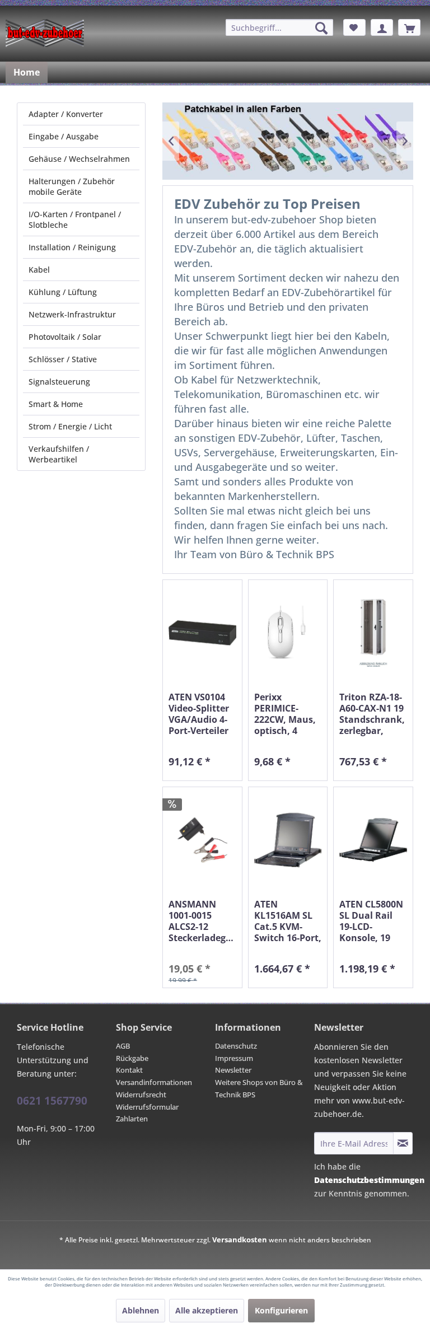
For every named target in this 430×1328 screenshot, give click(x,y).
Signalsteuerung (59, 381)
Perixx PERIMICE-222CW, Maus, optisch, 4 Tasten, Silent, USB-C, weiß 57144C (286, 713)
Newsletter (233, 1070)
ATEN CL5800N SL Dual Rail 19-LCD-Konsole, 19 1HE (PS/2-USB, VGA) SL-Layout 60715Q (372, 921)
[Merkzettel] (354, 27)
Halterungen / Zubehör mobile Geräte (72, 186)
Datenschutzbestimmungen (369, 1180)
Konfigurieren (281, 1310)
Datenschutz (236, 1046)
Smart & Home (56, 404)
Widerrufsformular (147, 1107)
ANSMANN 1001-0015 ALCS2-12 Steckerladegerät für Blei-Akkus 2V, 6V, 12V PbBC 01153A (202, 921)
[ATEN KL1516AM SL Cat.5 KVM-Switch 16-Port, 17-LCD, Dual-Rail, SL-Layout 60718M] (288, 840)
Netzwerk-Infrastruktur (72, 314)
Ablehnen (140, 1310)
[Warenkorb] (409, 27)
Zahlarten (132, 1119)
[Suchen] (321, 28)
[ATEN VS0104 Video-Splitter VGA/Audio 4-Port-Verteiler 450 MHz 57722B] (202, 633)
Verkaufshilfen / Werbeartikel (59, 454)
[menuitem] (279, 27)
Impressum (234, 1058)
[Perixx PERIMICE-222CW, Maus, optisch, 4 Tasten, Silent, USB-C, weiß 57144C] (288, 633)
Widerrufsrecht (141, 1094)
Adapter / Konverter (66, 114)
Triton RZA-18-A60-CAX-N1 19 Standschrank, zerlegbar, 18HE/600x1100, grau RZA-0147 (373, 713)
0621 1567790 (52, 1100)
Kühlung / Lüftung (63, 292)
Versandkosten (239, 1240)
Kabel (39, 269)
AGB (123, 1046)
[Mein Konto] (382, 27)
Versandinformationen (154, 1082)
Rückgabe (132, 1058)
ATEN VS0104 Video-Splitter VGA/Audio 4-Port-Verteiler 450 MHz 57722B (199, 713)
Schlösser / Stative (63, 359)
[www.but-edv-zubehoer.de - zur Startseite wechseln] (45, 33)
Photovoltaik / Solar (65, 336)
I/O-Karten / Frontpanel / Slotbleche (75, 219)
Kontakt (129, 1070)
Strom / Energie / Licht (70, 426)
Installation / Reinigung (72, 247)
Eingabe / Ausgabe (64, 136)
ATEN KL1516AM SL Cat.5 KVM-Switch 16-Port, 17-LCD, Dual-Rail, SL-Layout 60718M (287, 921)
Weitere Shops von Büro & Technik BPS (259, 1088)
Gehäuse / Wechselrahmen (79, 158)
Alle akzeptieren (206, 1310)
